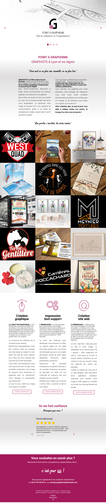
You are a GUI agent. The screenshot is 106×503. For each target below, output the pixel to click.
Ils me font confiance (53, 406)
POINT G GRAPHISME (53, 57)
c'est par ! (53, 470)
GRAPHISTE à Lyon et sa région (53, 62)
